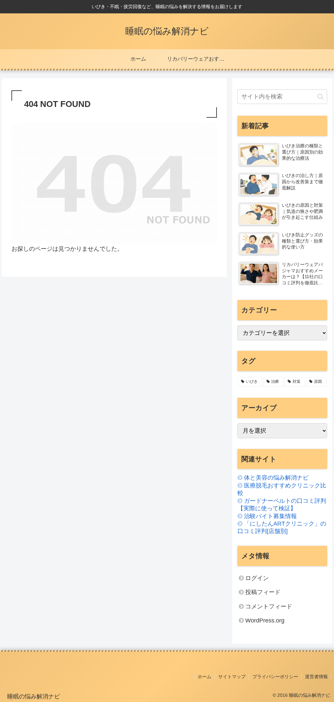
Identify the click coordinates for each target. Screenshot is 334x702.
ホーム (204, 676)
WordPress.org (264, 620)
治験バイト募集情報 (270, 516)
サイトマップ (232, 676)
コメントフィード (268, 606)
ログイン (257, 578)
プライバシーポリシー (275, 676)
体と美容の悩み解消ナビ (276, 477)
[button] (320, 96)
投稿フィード (263, 592)
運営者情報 (316, 676)
